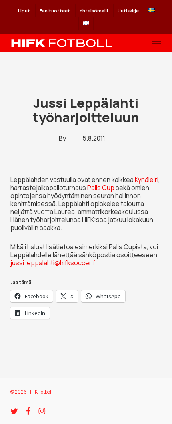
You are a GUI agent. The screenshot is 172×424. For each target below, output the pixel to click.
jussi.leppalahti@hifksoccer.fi (53, 262)
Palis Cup (100, 187)
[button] (156, 43)
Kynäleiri (146, 179)
